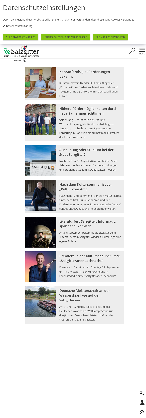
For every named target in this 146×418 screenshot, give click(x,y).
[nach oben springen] (142, 411)
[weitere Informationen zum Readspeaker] (25, 60)
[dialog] (73, 22)
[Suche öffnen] (132, 50)
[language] (142, 393)
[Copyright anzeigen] (52, 94)
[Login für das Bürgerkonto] (142, 402)
